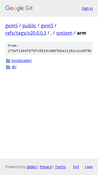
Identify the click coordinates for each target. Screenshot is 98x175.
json (88, 166)
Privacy (46, 166)
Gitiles (31, 166)
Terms (60, 166)
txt (76, 166)
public (29, 25)
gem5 (11, 25)
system (64, 33)
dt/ (14, 66)
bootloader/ (22, 60)
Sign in (87, 8)
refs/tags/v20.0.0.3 (25, 33)
